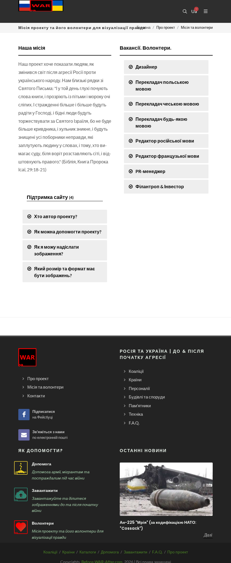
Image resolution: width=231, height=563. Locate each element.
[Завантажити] (21, 494)
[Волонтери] (21, 527)
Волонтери (43, 523)
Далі (208, 535)
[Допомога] (21, 468)
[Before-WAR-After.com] (40, 11)
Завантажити (45, 490)
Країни (68, 551)
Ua (193, 11)
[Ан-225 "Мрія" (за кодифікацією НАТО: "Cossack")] (166, 489)
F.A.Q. (157, 551)
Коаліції (50, 551)
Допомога (41, 464)
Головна (143, 27)
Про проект (177, 551)
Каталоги (87, 551)
